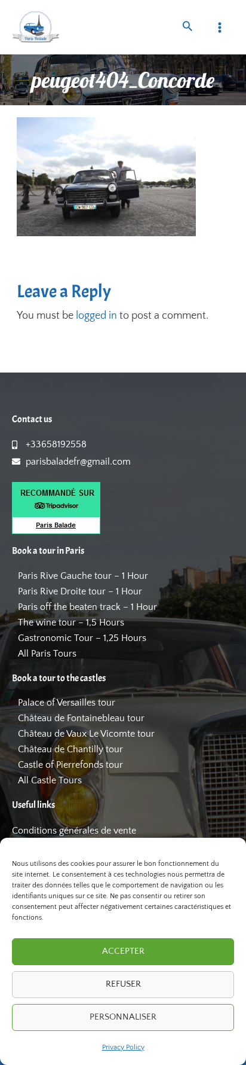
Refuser (123, 984)
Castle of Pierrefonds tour (70, 764)
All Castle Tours (50, 780)
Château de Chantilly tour (70, 749)
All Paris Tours (47, 653)
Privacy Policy (123, 1047)
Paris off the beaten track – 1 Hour (87, 607)
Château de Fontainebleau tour (81, 718)
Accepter (123, 951)
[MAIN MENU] (220, 27)
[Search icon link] (187, 27)
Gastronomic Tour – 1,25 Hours (82, 638)
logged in (96, 316)
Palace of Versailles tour (66, 702)
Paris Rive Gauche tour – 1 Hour (83, 575)
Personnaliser (123, 1017)
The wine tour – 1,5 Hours (71, 622)
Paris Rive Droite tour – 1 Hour (80, 591)
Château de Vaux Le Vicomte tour (86, 733)
